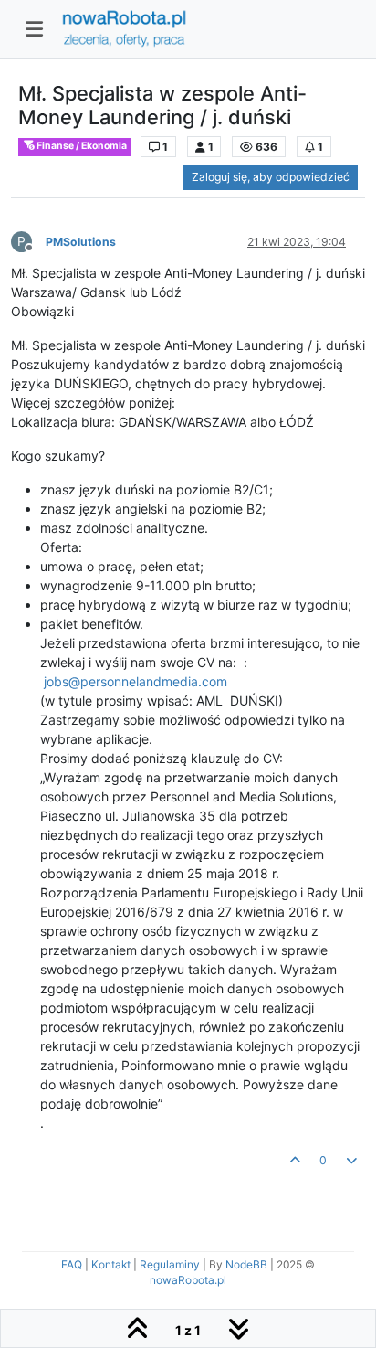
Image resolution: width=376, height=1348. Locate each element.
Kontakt (111, 1264)
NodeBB (246, 1264)
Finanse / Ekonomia (81, 146)
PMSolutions (81, 242)
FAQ (71, 1264)
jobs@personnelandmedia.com (135, 681)
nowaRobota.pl (188, 1280)
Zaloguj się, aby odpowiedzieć (271, 177)
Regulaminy (170, 1264)
